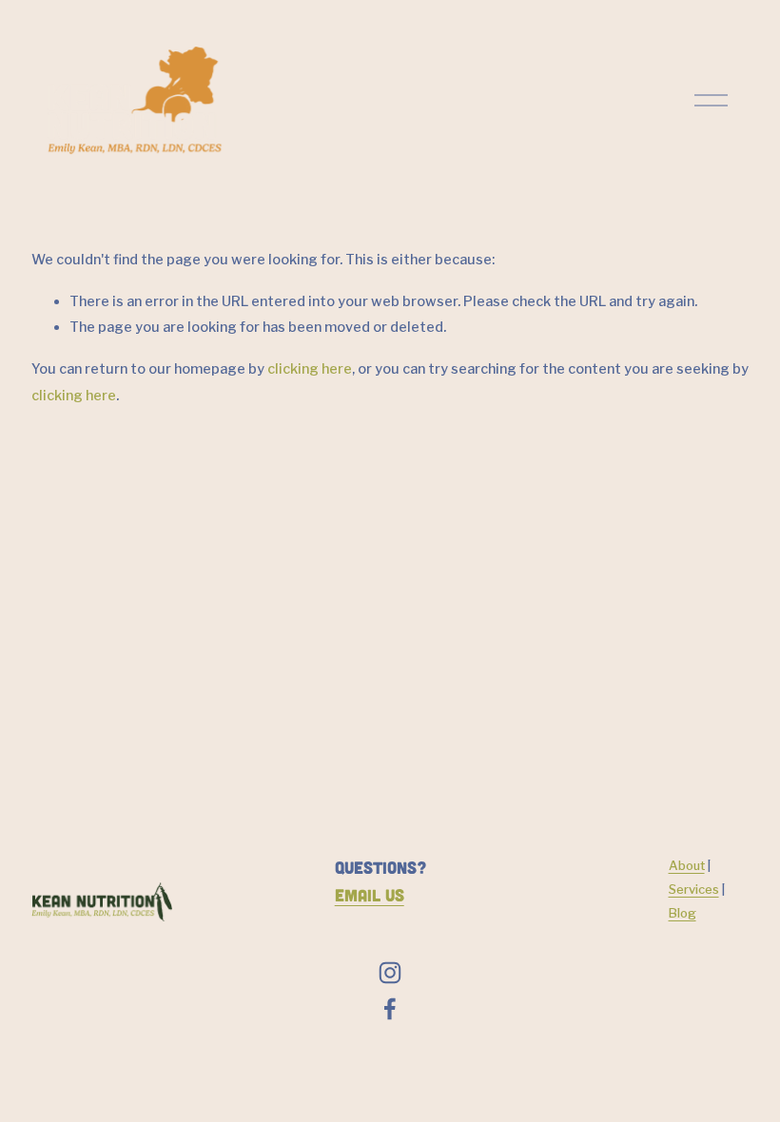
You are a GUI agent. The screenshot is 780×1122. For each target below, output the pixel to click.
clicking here (309, 368)
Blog (682, 912)
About (687, 865)
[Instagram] (390, 972)
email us (369, 894)
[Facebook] (390, 1008)
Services (694, 889)
